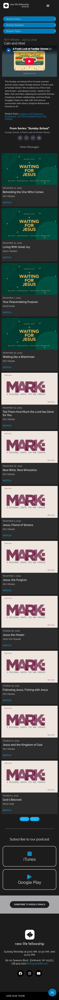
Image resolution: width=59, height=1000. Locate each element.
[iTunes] (29, 853)
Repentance (10, 116)
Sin (19, 116)
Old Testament (36, 114)
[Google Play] (29, 876)
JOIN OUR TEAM (15, 996)
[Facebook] (20, 973)
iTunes (29, 859)
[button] (48, 5)
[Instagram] (29, 973)
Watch (7, 202)
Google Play (29, 882)
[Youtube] (38, 973)
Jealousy (24, 114)
